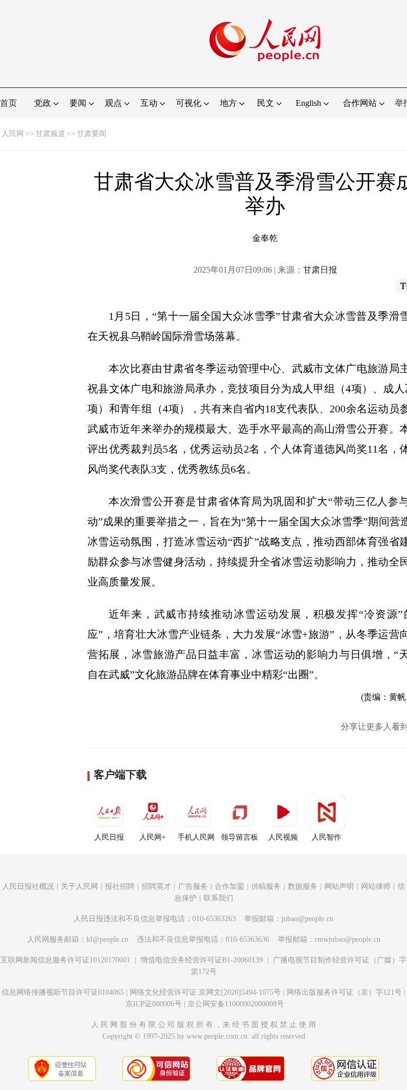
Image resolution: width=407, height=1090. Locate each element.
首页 (8, 102)
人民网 (13, 134)
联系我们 (218, 898)
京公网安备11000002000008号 (236, 1004)
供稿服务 (266, 886)
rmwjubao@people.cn (348, 939)
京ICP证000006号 (154, 1004)
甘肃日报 (320, 269)
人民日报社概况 (28, 886)
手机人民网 (196, 837)
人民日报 (109, 837)
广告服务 (193, 886)
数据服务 (302, 886)
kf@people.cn (107, 939)
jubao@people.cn (307, 919)
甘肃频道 (50, 134)
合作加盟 (229, 886)
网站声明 (339, 886)
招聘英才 (156, 886)
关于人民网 (79, 886)
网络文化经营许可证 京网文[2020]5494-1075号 (205, 992)
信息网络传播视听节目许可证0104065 (63, 992)
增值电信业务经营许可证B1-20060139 (201, 960)
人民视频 (283, 837)
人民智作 (326, 837)
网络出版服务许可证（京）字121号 (344, 992)
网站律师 (376, 886)
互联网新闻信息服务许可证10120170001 (65, 960)
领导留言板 (239, 837)
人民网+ (152, 837)
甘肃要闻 (92, 134)
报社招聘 (120, 886)
